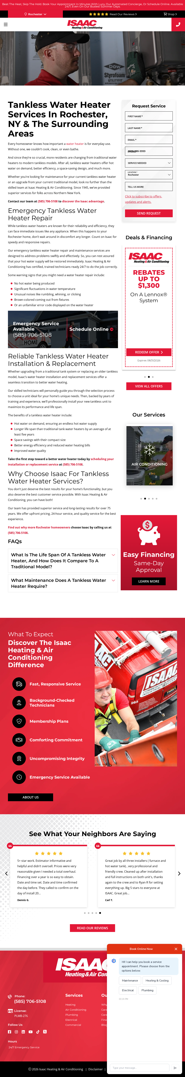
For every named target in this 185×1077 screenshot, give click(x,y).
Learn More (148, 581)
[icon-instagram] (17, 1032)
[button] (145, 377)
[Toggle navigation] (5, 25)
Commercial (73, 1025)
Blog (104, 1025)
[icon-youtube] (31, 1032)
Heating (70, 1004)
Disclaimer (95, 1069)
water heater (75, 144)
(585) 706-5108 (48, 201)
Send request (149, 213)
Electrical (71, 1019)
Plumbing (71, 1014)
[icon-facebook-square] (10, 1032)
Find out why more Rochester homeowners (39, 527)
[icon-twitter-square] (45, 1032)
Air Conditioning (75, 1009)
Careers (106, 1009)
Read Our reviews (92, 928)
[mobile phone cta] (178, 24)
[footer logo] (92, 967)
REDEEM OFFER (147, 352)
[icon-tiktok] (38, 1032)
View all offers (149, 386)
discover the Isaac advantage (83, 201)
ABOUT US (31, 797)
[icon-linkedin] (24, 1032)
